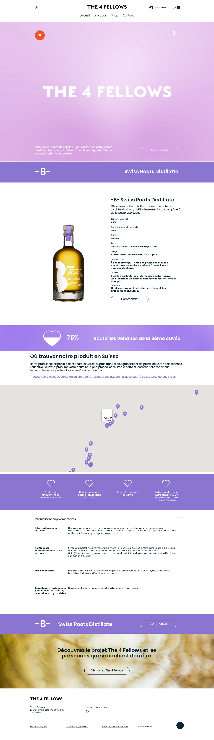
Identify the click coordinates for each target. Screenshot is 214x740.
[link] (176, 7)
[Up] (180, 725)
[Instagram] (35, 7)
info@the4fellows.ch (80, 553)
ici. (136, 588)
